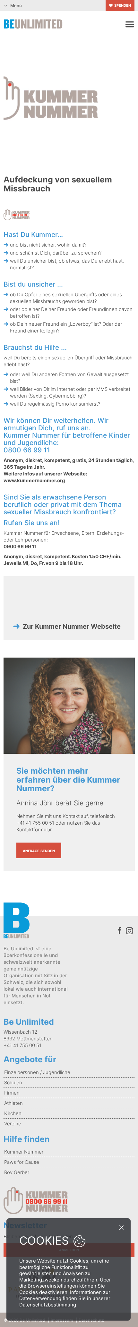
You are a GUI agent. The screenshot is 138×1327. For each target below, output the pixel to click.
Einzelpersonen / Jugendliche (37, 1072)
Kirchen (13, 1113)
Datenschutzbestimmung (47, 1305)
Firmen (12, 1093)
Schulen (13, 1082)
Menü (16, 5)
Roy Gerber (16, 1172)
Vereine (12, 1124)
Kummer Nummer (23, 1152)
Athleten (13, 1103)
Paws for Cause (21, 1162)
